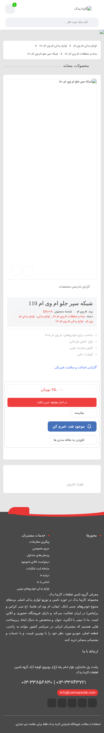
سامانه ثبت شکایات (37, 568)
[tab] (29, 476)
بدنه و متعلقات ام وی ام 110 (81, 54)
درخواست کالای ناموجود (35, 562)
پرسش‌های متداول (38, 555)
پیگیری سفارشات (39, 542)
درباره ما (44, 575)
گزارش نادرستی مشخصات (74, 286)
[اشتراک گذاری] (28, 270)
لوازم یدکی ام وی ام (85, 46)
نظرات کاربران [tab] (75, 484)
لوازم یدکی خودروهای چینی (33, 589)
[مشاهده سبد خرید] (10, 9)
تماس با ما (43, 582)
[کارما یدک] (83, 9)
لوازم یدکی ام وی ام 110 (53, 46)
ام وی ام (82, 311)
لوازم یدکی (43, 316)
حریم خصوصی (41, 548)
